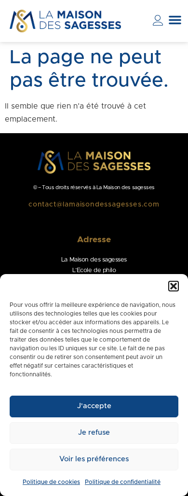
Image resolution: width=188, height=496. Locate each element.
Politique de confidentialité (123, 482)
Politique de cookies (51, 482)
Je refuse (94, 432)
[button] (173, 286)
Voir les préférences (94, 459)
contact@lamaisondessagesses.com (94, 204)
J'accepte (94, 406)
